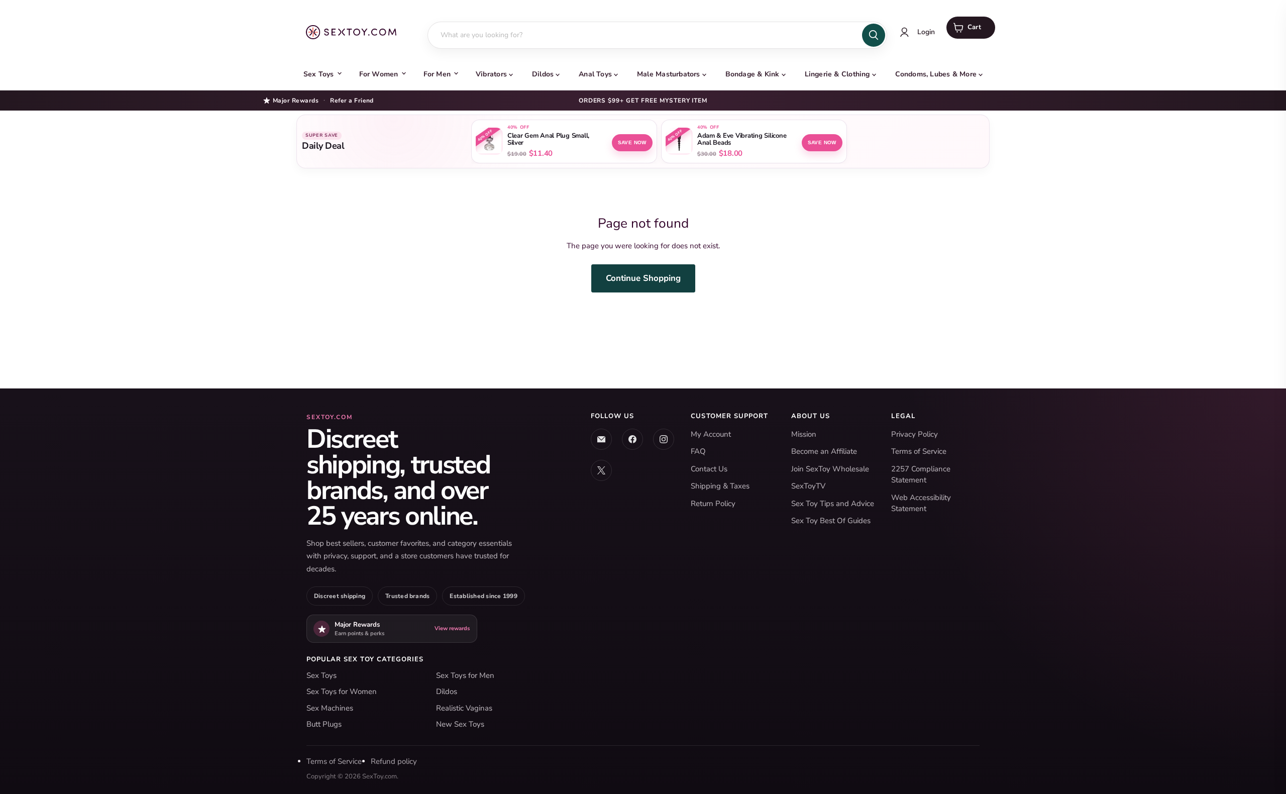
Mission (803, 434)
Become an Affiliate (824, 451)
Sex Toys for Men (465, 675)
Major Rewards (295, 100)
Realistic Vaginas (464, 708)
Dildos (543, 74)
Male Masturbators (668, 74)
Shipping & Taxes (720, 486)
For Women (378, 74)
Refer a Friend (352, 100)
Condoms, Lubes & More (936, 74)
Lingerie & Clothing (837, 74)
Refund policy (394, 761)
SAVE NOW (632, 142)
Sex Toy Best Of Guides (831, 521)
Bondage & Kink (752, 74)
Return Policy (713, 504)
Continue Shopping (643, 278)
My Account (711, 434)
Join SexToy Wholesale (830, 469)
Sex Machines (329, 708)
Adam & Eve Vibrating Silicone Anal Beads (741, 139)
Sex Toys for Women (341, 691)
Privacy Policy (914, 434)
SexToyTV (808, 486)
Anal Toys (595, 74)
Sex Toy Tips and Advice (832, 504)
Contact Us (709, 469)
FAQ (698, 451)
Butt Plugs (324, 724)
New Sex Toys (460, 724)
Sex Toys (318, 74)
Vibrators (491, 74)
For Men (437, 74)
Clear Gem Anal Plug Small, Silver (548, 139)
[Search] (873, 35)
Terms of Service (918, 451)
